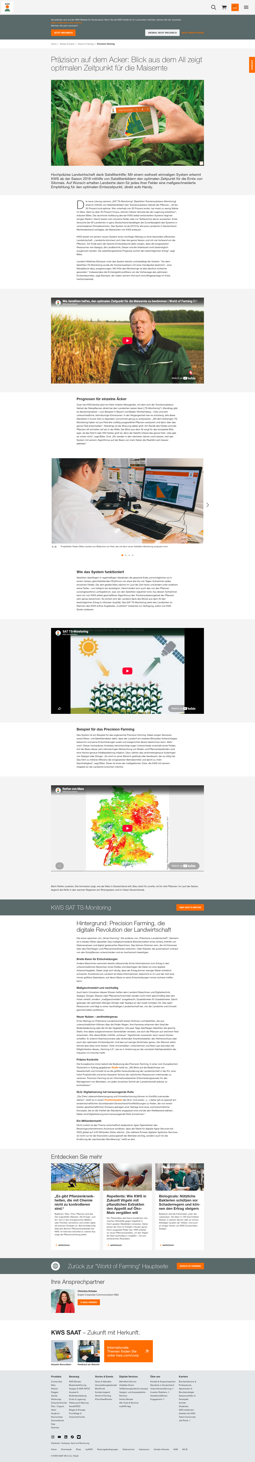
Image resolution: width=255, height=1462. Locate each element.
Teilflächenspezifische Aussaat (133, 1388)
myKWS (89, 1449)
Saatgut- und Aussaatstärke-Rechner (132, 1394)
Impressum (144, 1449)
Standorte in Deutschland (162, 1385)
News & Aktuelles (103, 1381)
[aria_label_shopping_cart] (224, 7)
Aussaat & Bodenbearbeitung (77, 1394)
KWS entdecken (186, 1410)
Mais (53, 1385)
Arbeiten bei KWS (187, 1413)
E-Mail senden (89, 1302)
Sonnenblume (57, 1420)
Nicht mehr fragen (193, 32)
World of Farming (103, 1395)
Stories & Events (104, 1376)
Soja (53, 1424)
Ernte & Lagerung (77, 1399)
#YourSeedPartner (103, 1399)
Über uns (155, 1376)
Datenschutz (128, 1449)
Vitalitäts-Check (126, 1385)
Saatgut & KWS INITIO (79, 1388)
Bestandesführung (77, 1385)
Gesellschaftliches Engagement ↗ (158, 1397)
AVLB (184, 1449)
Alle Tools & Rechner (129, 1402)
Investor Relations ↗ (159, 1392)
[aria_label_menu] (246, 7)
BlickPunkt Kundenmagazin (102, 1390)
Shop (78, 1449)
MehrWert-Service (127, 1381)
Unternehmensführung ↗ (162, 1388)
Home (54, 1449)
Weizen (54, 1388)
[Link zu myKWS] (235, 7)
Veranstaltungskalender (106, 1385)
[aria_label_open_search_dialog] (214, 7)
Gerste (54, 1395)
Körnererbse (57, 1417)
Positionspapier (114, 1099)
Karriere (183, 1376)
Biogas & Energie (77, 1410)
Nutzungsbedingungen (107, 1449)
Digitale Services (128, 1376)
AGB (175, 1449)
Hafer (53, 1410)
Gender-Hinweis (161, 1449)
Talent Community (187, 1417)
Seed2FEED (74, 1406)
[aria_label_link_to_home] (7, 7)
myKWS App (125, 1406)
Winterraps (56, 1399)
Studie (115, 1067)
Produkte (56, 1376)
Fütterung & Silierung (79, 1402)
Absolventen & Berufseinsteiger (186, 1390)
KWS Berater (75, 1381)
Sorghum (55, 1413)
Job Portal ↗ (185, 1420)
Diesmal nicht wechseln (162, 33)
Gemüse (55, 1427)
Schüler (182, 1402)
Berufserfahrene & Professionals (187, 1383)
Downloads (66, 1449)
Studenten (183, 1406)
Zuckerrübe (56, 1381)
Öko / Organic (57, 1406)
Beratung (74, 1376)
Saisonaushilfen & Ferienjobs (187, 1397)
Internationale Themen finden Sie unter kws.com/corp (123, 1351)
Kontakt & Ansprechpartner (163, 1381)
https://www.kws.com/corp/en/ (66, 22)
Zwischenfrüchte (59, 1402)
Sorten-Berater (126, 1399)
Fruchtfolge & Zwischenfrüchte (77, 1415)
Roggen (54, 1392)
